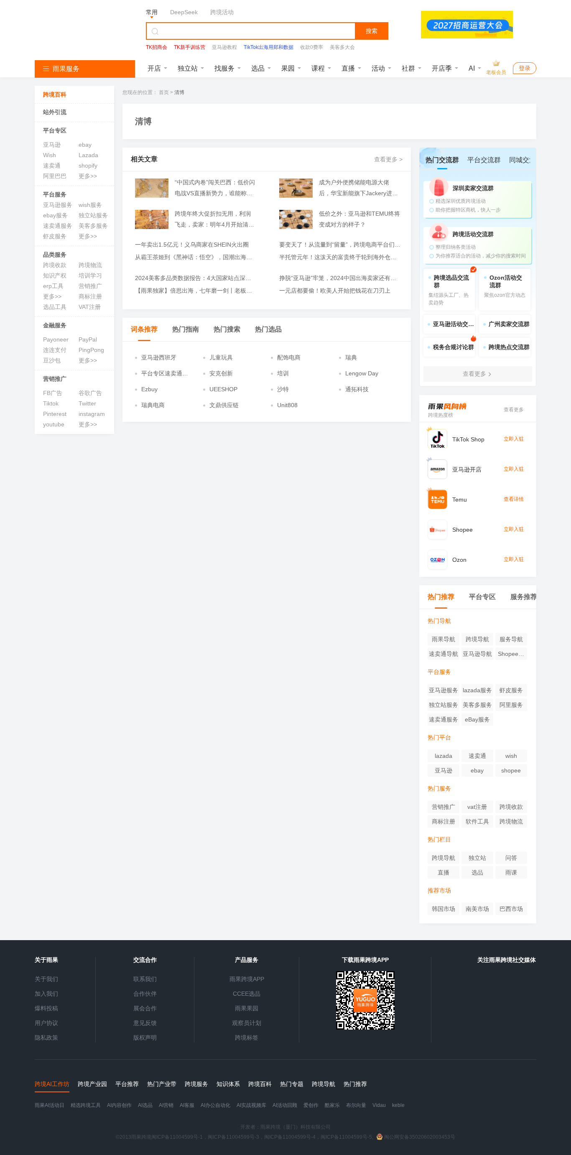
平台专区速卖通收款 (164, 373)
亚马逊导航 (477, 653)
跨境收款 (54, 265)
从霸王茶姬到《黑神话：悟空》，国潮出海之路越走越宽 (195, 257)
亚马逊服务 (57, 204)
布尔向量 (356, 1105)
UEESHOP (223, 389)
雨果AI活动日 (49, 1105)
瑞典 (351, 357)
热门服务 (439, 788)
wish (511, 755)
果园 (288, 68)
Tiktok (51, 403)
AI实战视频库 (251, 1105)
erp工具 (53, 286)
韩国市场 (443, 908)
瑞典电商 (153, 405)
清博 (179, 92)
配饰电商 (289, 357)
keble (398, 1105)
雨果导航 (443, 639)
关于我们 (46, 979)
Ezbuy (149, 389)
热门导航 (439, 620)
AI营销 (166, 1105)
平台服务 (54, 194)
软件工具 (477, 821)
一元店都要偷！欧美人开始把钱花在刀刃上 (334, 290)
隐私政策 (46, 1037)
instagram (92, 413)
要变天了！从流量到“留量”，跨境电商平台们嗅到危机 (339, 244)
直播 (348, 68)
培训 (283, 373)
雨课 (511, 872)
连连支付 (54, 350)
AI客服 (187, 1105)
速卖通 (52, 165)
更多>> (88, 176)
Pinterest (54, 413)
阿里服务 (511, 704)
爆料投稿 (46, 1008)
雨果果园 (246, 1008)
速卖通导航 (443, 653)
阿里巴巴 (54, 176)
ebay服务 (55, 215)
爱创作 (311, 1105)
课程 (318, 68)
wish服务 (90, 204)
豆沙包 (52, 360)
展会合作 (145, 1008)
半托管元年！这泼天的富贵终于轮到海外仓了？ (339, 257)
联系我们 (145, 979)
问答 (511, 857)
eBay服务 (477, 719)
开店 (154, 68)
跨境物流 (90, 265)
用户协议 (46, 1023)
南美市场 (477, 908)
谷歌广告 (90, 393)
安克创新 (221, 373)
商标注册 (90, 296)
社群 (408, 68)
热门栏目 (439, 839)
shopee (511, 770)
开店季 (442, 68)
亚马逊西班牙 (158, 357)
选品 (258, 68)
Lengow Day (361, 373)
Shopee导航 (511, 655)
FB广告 (52, 393)
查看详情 (514, 499)
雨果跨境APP (246, 979)
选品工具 (54, 306)
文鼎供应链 (224, 405)
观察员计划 (246, 1023)
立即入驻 (514, 439)
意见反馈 (145, 1023)
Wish (49, 155)
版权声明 (145, 1037)
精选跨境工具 (86, 1105)
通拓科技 (357, 389)
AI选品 (145, 1105)
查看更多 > (388, 159)
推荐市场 (439, 890)
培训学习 (90, 275)
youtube (53, 424)
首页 (164, 92)
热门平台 (439, 737)
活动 (378, 68)
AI (472, 68)
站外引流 (54, 112)
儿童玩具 (221, 357)
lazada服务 (477, 690)
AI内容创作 (119, 1105)
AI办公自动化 (215, 1105)
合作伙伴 (145, 993)
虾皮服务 (54, 236)
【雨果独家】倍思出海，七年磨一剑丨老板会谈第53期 (195, 290)
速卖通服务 (57, 225)
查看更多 (514, 410)
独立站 (188, 68)
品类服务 (54, 254)
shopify (88, 165)
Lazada (88, 155)
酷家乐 (332, 1105)
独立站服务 (93, 215)
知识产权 (54, 275)
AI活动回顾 (285, 1105)
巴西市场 (511, 908)
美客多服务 (93, 225)
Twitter (87, 403)
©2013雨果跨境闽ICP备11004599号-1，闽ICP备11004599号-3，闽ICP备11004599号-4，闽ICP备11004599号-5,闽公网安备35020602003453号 (285, 1137)
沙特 (283, 389)
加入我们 (46, 993)
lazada (443, 755)
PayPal (88, 339)
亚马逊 (52, 144)
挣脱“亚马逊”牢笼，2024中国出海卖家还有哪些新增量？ (339, 278)
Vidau (379, 1105)
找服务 (224, 68)
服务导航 (511, 639)
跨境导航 (477, 639)
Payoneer (56, 339)
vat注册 (477, 806)
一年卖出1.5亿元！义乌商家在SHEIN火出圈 (192, 244)
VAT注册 (90, 306)
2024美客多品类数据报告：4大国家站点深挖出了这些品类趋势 (195, 278)
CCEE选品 (246, 993)
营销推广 (90, 286)
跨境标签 (246, 1037)
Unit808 (287, 405)
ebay (85, 144)
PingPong (91, 350)
